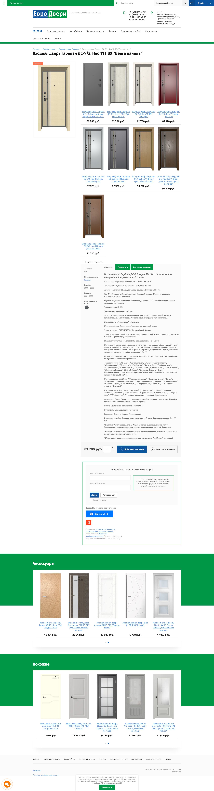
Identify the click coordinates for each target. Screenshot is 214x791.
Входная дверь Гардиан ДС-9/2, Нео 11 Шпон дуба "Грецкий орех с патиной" (168, 180)
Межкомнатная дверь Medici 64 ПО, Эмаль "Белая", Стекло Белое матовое (163, 626)
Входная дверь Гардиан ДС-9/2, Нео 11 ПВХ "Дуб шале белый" (118, 114)
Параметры (123, 267)
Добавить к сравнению (95, 262)
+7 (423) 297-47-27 (138, 12)
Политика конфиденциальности (45, 775)
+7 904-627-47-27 (137, 17)
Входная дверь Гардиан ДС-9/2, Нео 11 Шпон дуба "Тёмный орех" (143, 179)
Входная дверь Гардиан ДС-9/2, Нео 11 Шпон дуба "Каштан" (93, 246)
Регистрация (109, 495)
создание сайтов (167, 769)
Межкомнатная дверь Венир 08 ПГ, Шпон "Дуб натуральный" (50, 625)
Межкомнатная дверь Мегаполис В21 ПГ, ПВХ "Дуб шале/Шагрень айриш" (79, 626)
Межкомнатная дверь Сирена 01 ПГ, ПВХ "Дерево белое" (107, 625)
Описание (108, 267)
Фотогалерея (151, 31)
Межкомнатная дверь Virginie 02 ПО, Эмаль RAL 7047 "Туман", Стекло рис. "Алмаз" (163, 727)
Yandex (88, 522)
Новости (112, 31)
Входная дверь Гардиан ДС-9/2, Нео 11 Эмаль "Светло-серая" (93, 179)
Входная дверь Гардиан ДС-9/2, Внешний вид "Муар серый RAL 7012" (93, 114)
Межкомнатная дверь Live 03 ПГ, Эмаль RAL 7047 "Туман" (78, 726)
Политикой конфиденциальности (96, 535)
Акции (58, 38)
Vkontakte (99, 514)
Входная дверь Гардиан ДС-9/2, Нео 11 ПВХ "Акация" (143, 114)
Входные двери (49, 49)
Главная (36, 49)
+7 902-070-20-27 (137, 19)
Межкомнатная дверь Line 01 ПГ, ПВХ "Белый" (135, 624)
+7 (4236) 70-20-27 (138, 14)
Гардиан (87, 280)
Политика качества (56, 31)
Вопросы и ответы (95, 31)
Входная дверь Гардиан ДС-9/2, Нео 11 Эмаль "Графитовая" (118, 179)
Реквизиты (37, 770)
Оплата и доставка (41, 38)
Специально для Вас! (131, 31)
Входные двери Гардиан (69, 49)
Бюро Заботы (75, 31)
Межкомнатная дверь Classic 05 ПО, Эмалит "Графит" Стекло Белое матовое (107, 727)
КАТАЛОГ (37, 31)
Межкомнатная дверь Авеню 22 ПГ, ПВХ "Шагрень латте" (50, 726)
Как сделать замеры (142, 267)
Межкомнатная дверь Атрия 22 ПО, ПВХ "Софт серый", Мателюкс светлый (135, 727)
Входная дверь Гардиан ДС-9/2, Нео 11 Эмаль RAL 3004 (168, 114)
